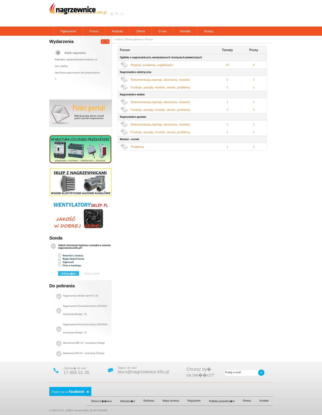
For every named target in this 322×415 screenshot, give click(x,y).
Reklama (148, 400)
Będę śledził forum (73, 259)
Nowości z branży (72, 255)
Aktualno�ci (127, 401)
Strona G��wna (101, 401)
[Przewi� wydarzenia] (105, 40)
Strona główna (133, 39)
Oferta (140, 31)
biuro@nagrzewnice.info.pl (143, 371)
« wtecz (118, 39)
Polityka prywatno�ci (222, 401)
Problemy (137, 146)
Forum (94, 31)
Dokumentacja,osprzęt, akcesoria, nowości (160, 79)
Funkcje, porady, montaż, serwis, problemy (160, 87)
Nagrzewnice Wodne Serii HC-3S (80, 295)
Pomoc (247, 400)
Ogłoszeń (68, 262)
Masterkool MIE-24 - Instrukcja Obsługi (83, 343)
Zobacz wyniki (91, 273)
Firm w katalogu (71, 265)
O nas (162, 31)
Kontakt (185, 31)
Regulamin (194, 400)
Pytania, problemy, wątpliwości (152, 65)
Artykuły (117, 31)
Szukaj (208, 31)
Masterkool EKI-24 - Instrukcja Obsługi (83, 353)
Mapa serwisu (171, 400)
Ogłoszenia (68, 31)
